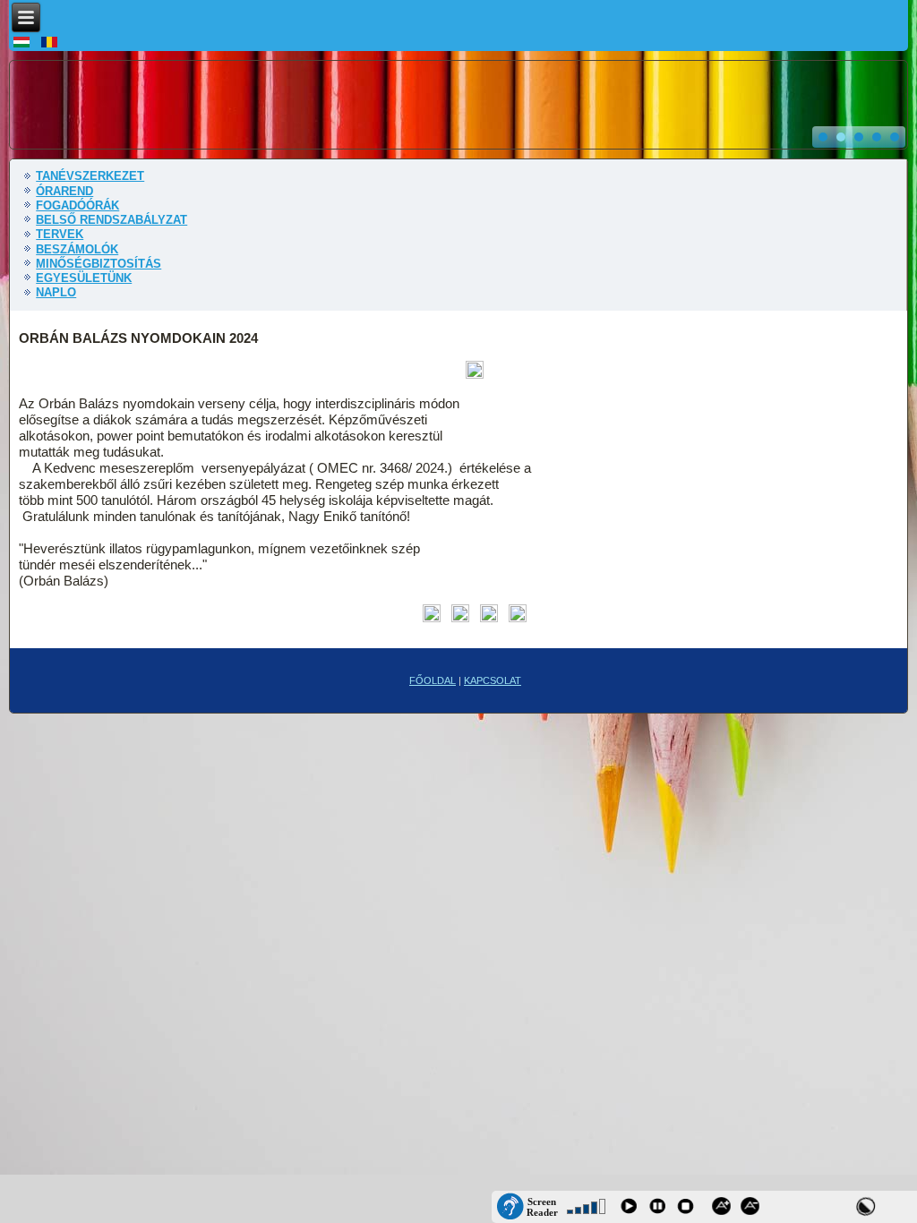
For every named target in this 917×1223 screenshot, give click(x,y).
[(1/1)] (475, 371)
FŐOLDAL (432, 680)
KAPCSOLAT (492, 680)
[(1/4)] (432, 614)
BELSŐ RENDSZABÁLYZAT (111, 220)
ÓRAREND (64, 191)
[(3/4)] (489, 614)
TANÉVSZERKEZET (90, 176)
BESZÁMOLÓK (77, 249)
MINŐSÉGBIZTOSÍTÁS (98, 263)
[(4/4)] (518, 614)
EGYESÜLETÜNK (84, 278)
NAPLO (56, 292)
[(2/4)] (460, 614)
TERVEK (59, 234)
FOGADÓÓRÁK (77, 205)
